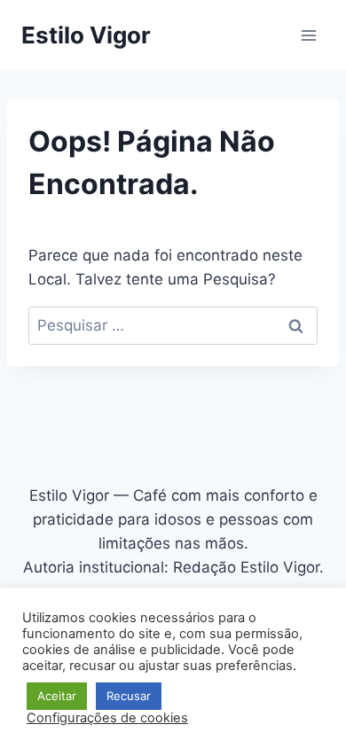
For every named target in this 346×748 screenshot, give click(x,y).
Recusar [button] (128, 696)
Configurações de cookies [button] (107, 718)
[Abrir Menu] (308, 35)
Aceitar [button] (56, 696)
